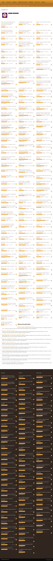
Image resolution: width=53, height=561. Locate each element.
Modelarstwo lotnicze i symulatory (5, 83)
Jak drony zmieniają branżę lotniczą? (43, 446)
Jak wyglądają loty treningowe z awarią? (43, 205)
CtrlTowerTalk (10, 399)
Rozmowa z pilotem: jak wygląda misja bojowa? (26, 326)
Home (3, 2)
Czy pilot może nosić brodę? (24, 532)
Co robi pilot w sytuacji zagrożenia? (7, 462)
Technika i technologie (22, 172)
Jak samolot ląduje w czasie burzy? (42, 481)
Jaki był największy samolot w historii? (43, 477)
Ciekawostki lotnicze (39, 96)
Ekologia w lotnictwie (39, 202)
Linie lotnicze (38, 196)
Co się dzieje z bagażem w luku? (7, 418)
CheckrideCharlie (10, 430)
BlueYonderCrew (10, 517)
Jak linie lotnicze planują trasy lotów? (26, 544)
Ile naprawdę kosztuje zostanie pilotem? (26, 175)
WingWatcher (10, 405)
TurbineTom (9, 495)
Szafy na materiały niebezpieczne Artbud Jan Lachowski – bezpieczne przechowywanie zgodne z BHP (26, 69)
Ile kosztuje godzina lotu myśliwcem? (26, 297)
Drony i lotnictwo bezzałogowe (5, 115)
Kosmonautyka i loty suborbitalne (5, 102)
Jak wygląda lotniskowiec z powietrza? (8, 478)
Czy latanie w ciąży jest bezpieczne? (8, 537)
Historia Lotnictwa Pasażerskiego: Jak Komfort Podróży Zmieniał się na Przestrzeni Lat (8, 316)
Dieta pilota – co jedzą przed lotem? (43, 169)
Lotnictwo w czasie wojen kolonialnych (8, 330)
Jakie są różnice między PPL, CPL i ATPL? (26, 432)
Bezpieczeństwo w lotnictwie (22, 82)
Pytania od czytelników (4, 304)
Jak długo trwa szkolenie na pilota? (7, 393)
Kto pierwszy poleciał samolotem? (42, 507)
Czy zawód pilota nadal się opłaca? (42, 272)
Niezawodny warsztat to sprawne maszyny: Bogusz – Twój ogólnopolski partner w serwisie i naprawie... (26, 43)
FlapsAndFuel (10, 454)
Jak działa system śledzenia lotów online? (44, 386)
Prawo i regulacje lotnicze (40, 69)
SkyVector (9, 394)
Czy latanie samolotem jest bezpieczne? (8, 494)
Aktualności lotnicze (4, 121)
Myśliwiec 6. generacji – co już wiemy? (8, 341)
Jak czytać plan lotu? (5, 353)
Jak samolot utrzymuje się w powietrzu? (43, 291)
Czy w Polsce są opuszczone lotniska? (26, 520)
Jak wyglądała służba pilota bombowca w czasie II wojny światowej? (13, 334)
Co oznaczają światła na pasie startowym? (44, 375)
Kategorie (14, 2)
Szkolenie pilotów (39, 77)
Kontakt (43, 2)
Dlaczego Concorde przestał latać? (42, 429)
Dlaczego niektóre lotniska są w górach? (8, 303)
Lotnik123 (24, 24)
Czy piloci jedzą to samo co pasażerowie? (8, 388)
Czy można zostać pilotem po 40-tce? (25, 411)
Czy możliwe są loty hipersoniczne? (25, 492)
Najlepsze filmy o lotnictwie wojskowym (26, 144)
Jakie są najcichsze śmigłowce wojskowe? (44, 518)
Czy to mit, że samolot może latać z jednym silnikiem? (11, 361)
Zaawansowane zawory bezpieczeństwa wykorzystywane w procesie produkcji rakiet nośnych (43, 82)
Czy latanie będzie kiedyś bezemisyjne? (43, 303)
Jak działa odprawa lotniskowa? (24, 442)
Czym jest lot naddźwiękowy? (6, 504)
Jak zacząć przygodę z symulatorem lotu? (26, 436)
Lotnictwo (20, 311)
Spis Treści (37, 2)
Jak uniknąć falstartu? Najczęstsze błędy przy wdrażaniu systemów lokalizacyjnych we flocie (8, 69)
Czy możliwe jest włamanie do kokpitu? (8, 397)
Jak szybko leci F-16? (5, 429)
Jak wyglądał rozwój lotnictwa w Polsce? (8, 473)
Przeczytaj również (49, 559)
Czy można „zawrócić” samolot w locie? (43, 486)
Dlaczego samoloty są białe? (6, 175)
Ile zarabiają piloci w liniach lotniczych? (43, 408)
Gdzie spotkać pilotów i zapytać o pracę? (8, 440)
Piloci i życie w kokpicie (40, 102)
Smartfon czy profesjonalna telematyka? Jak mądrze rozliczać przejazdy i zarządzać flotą (43, 62)
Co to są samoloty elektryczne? (7, 547)
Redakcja (31, 2)
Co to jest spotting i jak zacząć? (24, 427)
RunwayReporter (10, 490)
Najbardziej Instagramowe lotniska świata (9, 169)
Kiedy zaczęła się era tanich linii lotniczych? (9, 345)
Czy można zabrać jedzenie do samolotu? (8, 526)
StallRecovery (27, 545)
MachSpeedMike (10, 479)
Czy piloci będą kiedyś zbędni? (7, 297)
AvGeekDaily (45, 488)
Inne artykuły (20, 24)
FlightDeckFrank (10, 378)
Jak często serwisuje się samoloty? (7, 408)
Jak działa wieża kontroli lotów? (25, 422)
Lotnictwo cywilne (3, 77)
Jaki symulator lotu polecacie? (24, 407)
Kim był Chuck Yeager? (6, 357)
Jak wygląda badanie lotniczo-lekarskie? (8, 205)
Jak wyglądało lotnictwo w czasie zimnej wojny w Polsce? (12, 349)
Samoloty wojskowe (39, 121)
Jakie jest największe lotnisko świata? (26, 503)
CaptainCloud (10, 426)
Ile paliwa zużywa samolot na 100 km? (43, 435)
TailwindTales (10, 415)
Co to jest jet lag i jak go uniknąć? (25, 397)
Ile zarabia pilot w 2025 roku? (41, 279)
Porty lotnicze (20, 202)
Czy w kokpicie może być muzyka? (25, 194)
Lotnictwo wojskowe (21, 77)
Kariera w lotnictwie (21, 102)
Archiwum (8, 2)
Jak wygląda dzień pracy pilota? (25, 291)
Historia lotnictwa (3, 159)
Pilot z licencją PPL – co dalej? (6, 272)
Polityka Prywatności (23, 2)
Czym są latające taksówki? (41, 403)
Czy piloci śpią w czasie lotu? (41, 380)
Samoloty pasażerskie (4, 140)
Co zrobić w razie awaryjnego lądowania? (26, 80)
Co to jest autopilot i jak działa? (7, 483)
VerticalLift (9, 437)
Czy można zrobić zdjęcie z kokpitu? (8, 458)
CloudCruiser (10, 384)
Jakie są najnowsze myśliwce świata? (25, 393)
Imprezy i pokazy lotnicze (22, 96)
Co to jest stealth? (4, 309)
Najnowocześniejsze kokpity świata (42, 125)
